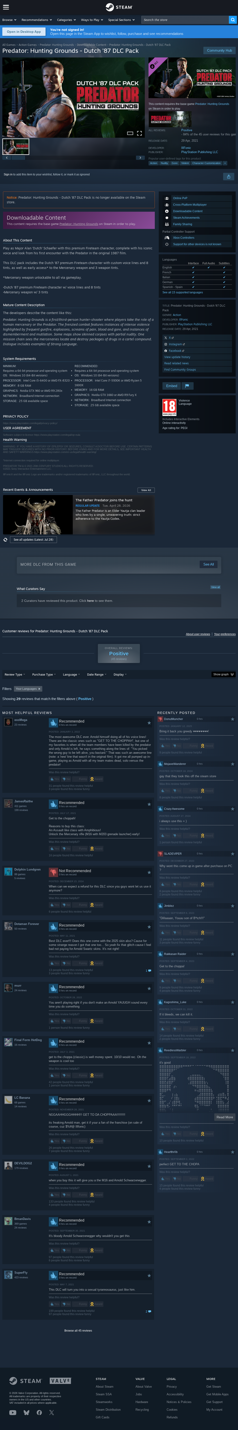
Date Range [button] (95, 674)
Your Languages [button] (26, 688)
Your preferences (225, 634)
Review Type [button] (13, 674)
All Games (9, 45)
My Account (214, 1409)
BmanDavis (22, 1219)
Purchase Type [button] (42, 674)
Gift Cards (102, 1417)
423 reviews (21, 1277)
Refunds (172, 1417)
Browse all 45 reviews (78, 1330)
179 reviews (21, 1168)
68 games (20, 1102)
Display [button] (119, 674)
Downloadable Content (91, 45)
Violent (185, 163)
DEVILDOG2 (23, 1163)
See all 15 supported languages (182, 292)
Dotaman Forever (26, 924)
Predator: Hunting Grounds (57, 45)
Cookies (172, 1409)
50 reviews (20, 928)
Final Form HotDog (28, 1040)
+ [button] (225, 163)
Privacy (172, 1386)
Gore (175, 163)
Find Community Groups (180, 369)
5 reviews (19, 878)
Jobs (139, 1394)
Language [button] (70, 674)
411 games (20, 806)
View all (215, 587)
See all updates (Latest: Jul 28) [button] (33, 539)
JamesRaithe (23, 801)
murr (17, 985)
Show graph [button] (221, 674)
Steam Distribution (108, 1409)
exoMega (20, 720)
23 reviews (20, 724)
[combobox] (185, 20)
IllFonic (186, 148)
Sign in (8, 174)
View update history (177, 357)
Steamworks (104, 1402)
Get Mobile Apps (217, 1394)
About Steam (104, 1386)
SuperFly (20, 1272)
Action (153, 163)
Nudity (164, 163)
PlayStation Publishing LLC (199, 152)
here (90, 601)
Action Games (28, 45)
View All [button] (146, 490)
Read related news (176, 363)
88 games (20, 874)
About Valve (144, 1386)
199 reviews (21, 810)
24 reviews (20, 990)
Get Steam (213, 1386)
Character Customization (206, 163)
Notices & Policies (179, 1402)
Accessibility (175, 1394)
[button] (9, 19)
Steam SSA (104, 1394)
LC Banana (22, 1097)
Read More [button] (225, 1117)
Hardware (142, 1402)
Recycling (142, 1409)
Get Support (214, 1402)
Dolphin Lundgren (27, 869)
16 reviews (20, 1044)
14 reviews (20, 1106)
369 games (20, 1223)
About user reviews (198, 634)
